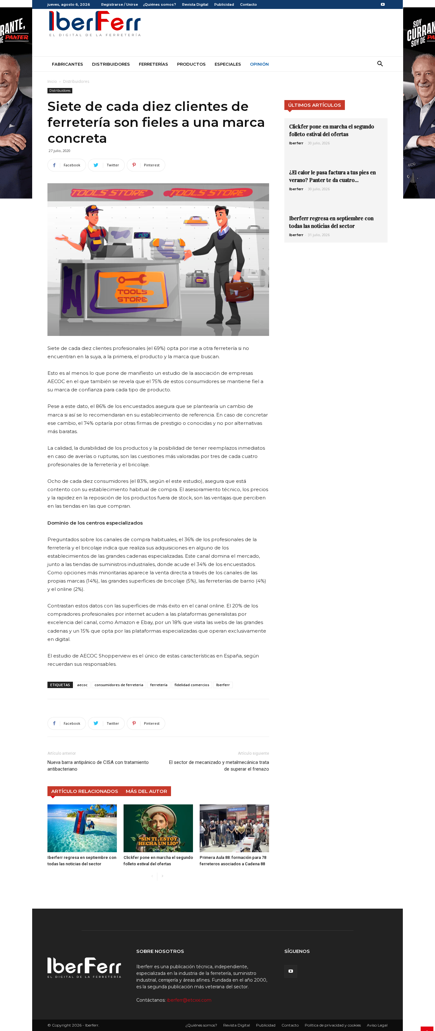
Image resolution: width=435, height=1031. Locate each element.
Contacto (248, 4)
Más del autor (146, 791)
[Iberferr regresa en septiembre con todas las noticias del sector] (82, 828)
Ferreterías (153, 64)
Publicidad (224, 4)
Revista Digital (195, 4)
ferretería (159, 684)
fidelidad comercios (192, 684)
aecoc (82, 684)
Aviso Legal (377, 1025)
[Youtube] (383, 4)
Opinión (259, 64)
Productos (191, 64)
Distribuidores (111, 64)
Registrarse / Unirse (119, 4)
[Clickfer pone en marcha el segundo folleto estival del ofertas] (158, 828)
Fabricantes (67, 64)
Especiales (228, 64)
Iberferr (223, 684)
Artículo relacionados (84, 791)
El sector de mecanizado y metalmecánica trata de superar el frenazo (219, 765)
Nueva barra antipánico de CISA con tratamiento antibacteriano (98, 765)
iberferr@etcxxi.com (189, 1000)
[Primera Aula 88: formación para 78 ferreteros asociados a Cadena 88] (234, 828)
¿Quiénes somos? (159, 4)
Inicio (52, 81)
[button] (380, 65)
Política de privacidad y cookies (333, 1025)
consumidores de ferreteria (119, 684)
